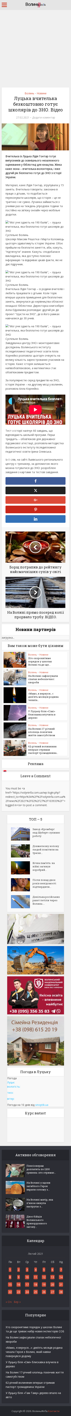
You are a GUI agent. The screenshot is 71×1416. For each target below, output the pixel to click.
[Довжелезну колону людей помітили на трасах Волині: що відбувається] (22, 850)
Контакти (53, 1411)
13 (52, 1277)
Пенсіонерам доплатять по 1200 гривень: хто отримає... (41, 1169)
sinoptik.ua (41, 1105)
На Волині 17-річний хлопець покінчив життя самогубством (41, 732)
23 (18, 1292)
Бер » (17, 1302)
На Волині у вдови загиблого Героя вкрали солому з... (38, 1186)
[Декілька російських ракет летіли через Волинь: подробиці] (22, 901)
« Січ (9, 1302)
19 (43, 1284)
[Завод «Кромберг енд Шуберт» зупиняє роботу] (22, 834)
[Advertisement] (35, 47)
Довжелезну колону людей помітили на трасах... (46, 849)
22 (10, 1292)
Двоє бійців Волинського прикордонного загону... (37, 1221)
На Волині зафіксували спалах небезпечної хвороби (43, 679)
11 (35, 1277)
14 (60, 1277)
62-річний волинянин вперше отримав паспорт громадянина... (43, 750)
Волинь (29, 93)
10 (27, 1277)
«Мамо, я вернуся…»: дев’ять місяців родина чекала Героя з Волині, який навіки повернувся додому (34, 1352)
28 (60, 1292)
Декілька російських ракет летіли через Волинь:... (46, 900)
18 (35, 1284)
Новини (41, 93)
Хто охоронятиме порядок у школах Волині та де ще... (40, 661)
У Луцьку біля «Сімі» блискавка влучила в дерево (41, 714)
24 (27, 1292)
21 (60, 1284)
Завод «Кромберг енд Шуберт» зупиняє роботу (46, 832)
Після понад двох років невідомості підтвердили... (44, 883)
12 (43, 1277)
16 (18, 1284)
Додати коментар (43, 117)
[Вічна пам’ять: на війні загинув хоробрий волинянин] (22, 867)
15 (10, 1284)
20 (52, 1284)
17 (27, 1284)
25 (35, 1292)
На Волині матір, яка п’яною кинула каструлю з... (40, 1203)
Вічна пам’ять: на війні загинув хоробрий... (44, 866)
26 (43, 1292)
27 (52, 1292)
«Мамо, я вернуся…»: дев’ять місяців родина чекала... (43, 697)
